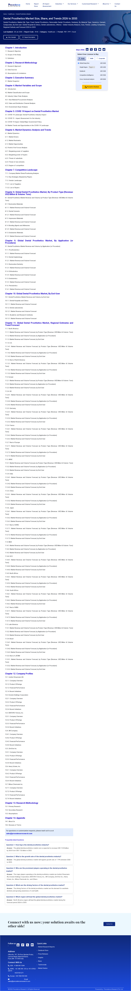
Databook (82, 71)
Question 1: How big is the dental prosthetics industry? (27, 845)
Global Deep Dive (84, 63)
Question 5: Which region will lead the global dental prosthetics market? (34, 897)
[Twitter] (91, 50)
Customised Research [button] (89, 4)
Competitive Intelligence (87, 75)
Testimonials (42, 964)
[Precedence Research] (14, 5)
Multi (91, 58)
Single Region (84, 67)
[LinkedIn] (87, 50)
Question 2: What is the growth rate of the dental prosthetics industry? (33, 856)
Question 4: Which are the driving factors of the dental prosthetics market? (35, 885)
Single (83, 58)
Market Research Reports (46, 947)
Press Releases (43, 954)
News (40, 961)
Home (28, 4)
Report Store (36, 5)
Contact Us (117, 5)
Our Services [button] (72, 4)
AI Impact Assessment (47, 5)
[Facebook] (96, 50)
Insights (40, 957)
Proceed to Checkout (93, 87)
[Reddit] (104, 50)
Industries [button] (58, 4)
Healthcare (11, 14)
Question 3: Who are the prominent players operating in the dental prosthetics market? (36, 869)
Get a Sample (12, 37)
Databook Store (43, 950)
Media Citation (42, 968)
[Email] (100, 50)
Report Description (29, 37)
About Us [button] (106, 4)
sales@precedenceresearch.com (19, 834)
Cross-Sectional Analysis (87, 79)
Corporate (101, 58)
